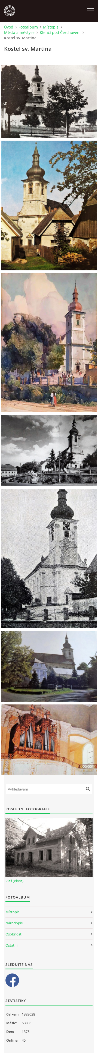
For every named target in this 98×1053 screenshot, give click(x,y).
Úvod (8, 27)
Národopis (14, 923)
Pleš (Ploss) (14, 880)
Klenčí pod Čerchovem (60, 32)
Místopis (51, 27)
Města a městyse (19, 32)
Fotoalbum (28, 27)
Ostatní (11, 945)
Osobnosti (13, 934)
